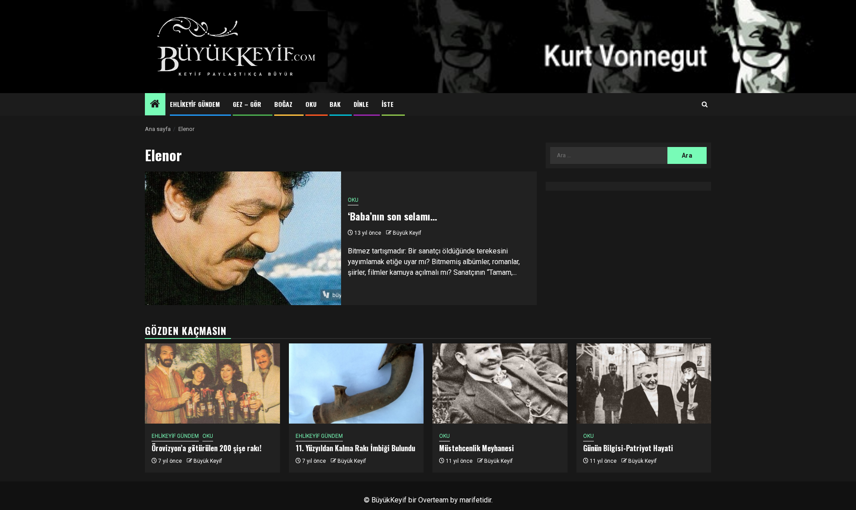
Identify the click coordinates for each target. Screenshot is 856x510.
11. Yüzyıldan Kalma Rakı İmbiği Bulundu (355, 448)
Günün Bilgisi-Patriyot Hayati (628, 448)
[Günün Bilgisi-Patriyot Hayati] (644, 383)
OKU (311, 104)
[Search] (704, 104)
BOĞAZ (283, 104)
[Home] (155, 104)
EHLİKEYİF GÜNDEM (195, 104)
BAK (335, 104)
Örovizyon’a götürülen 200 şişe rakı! (206, 448)
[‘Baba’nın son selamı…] (243, 238)
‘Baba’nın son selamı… (392, 216)
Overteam (433, 500)
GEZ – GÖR (247, 104)
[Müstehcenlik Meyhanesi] (500, 383)
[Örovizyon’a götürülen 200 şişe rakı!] (212, 383)
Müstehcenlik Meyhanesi (476, 448)
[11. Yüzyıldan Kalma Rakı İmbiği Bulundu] (356, 383)
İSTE (388, 104)
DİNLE (361, 104)
